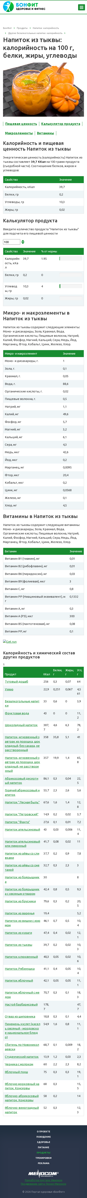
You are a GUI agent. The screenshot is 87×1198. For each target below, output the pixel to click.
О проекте (43, 1131)
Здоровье (43, 1142)
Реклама (43, 1163)
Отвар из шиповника (20, 1016)
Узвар (9, 689)
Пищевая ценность (21, 124)
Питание (43, 1147)
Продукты (43, 1152)
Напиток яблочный (19, 980)
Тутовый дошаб (16, 681)
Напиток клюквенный (21, 956)
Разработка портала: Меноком (43, 1180)
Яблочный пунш (16, 1072)
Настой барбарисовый (21, 1004)
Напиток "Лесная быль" (22, 802)
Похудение (43, 1137)
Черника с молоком (19, 1064)
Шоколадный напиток (21, 725)
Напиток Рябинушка (20, 968)
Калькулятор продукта (60, 124)
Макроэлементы (19, 133)
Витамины (45, 133)
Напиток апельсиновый (22, 829)
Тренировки (43, 1158)
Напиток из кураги (18, 932)
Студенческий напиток (22, 1056)
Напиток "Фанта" (17, 822)
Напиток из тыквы (18, 944)
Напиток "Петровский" (21, 814)
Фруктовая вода (17, 713)
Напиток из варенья (19, 913)
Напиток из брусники (20, 901)
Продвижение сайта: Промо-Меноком (43, 1184)
